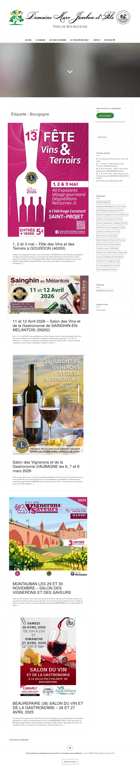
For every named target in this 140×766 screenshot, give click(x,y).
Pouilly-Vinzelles (115, 244)
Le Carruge (106, 231)
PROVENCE (114, 248)
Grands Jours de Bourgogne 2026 (110, 181)
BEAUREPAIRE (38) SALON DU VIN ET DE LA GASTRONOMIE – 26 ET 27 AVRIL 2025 (48, 707)
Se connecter (101, 310)
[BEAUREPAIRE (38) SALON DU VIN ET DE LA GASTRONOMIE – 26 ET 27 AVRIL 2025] (48, 654)
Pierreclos (113, 240)
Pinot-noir (122, 240)
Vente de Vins (101, 261)
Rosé (109, 252)
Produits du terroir (102, 248)
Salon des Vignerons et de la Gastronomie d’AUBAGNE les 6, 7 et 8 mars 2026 (46, 466)
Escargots (110, 219)
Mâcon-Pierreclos (102, 240)
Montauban (113, 236)
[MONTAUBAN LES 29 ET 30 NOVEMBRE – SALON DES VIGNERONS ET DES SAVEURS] (48, 534)
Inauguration (115, 227)
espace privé (122, 121)
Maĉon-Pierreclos (102, 236)
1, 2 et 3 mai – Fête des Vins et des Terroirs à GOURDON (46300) (43, 246)
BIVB (121, 210)
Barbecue (104, 210)
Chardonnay (124, 215)
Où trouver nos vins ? (79, 40)
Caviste (115, 215)
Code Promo (101, 219)
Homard (124, 223)
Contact (97, 40)
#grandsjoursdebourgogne (105, 206)
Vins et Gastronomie (103, 269)
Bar (98, 210)
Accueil (28, 40)
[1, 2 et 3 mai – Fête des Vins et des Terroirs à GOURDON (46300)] (48, 175)
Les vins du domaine (57, 40)
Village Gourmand (113, 261)
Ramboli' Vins (101, 252)
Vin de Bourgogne (102, 265)
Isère (122, 227)
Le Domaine (40, 40)
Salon (115, 252)
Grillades (117, 223)
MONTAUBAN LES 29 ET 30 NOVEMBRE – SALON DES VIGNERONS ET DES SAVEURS (42, 588)
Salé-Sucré (122, 252)
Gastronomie (108, 223)
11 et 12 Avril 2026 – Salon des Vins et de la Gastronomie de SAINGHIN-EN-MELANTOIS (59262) (46, 325)
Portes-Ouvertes (102, 244)
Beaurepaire (113, 210)
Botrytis (99, 215)
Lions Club (116, 231)
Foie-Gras (119, 219)
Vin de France (114, 265)
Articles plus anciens (18, 740)
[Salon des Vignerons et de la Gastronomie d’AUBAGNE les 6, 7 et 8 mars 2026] (48, 401)
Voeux (114, 269)
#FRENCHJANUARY (103, 202)
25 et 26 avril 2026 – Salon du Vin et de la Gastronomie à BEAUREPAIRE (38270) (112, 169)
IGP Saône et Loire (103, 227)
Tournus (99, 257)
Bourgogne (107, 215)
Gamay (99, 223)
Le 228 (99, 231)
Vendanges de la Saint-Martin (113, 257)
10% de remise (120, 206)
